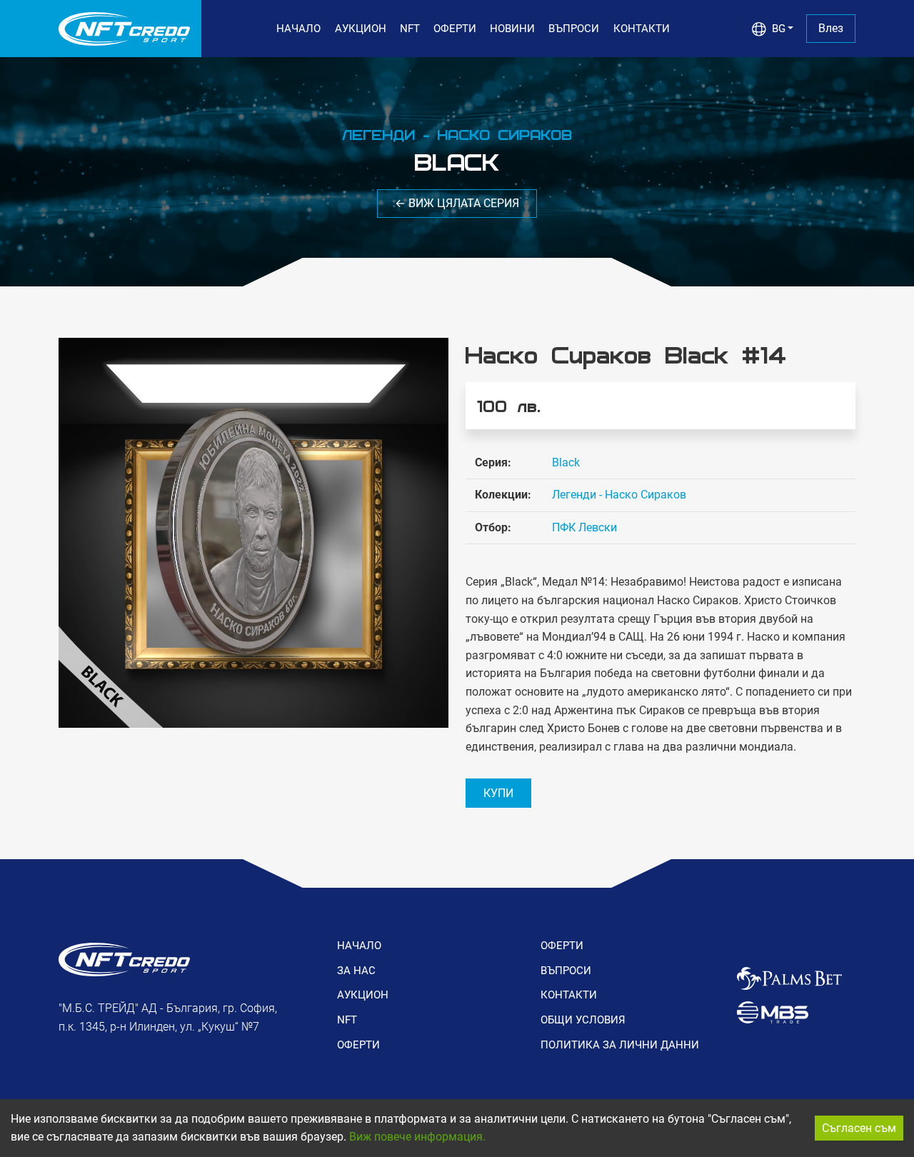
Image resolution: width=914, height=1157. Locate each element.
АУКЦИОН (360, 28)
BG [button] (778, 28)
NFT (410, 28)
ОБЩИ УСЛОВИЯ (583, 1019)
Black (566, 462)
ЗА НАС (356, 970)
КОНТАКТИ (641, 28)
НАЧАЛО (298, 28)
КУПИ (498, 793)
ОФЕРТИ (454, 28)
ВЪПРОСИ (573, 28)
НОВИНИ (512, 28)
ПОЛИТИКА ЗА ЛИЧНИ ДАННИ (620, 1044)
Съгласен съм (859, 1128)
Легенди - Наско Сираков (619, 494)
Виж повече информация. (417, 1136)
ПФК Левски (584, 527)
